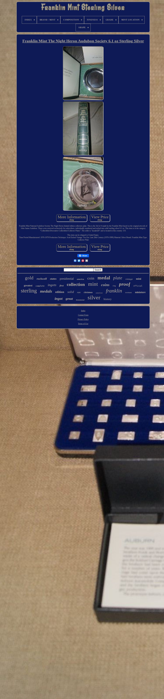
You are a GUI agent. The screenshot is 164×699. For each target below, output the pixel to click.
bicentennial (80, 300)
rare (79, 292)
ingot (58, 299)
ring (114, 286)
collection (76, 284)
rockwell (42, 278)
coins (105, 285)
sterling (29, 291)
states (53, 278)
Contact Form (83, 315)
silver (94, 297)
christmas (88, 292)
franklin (114, 291)
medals (46, 291)
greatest (28, 285)
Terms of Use (83, 324)
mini (138, 278)
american (99, 293)
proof (124, 284)
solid (70, 292)
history (108, 299)
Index (83, 311)
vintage (129, 279)
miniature (140, 292)
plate (117, 278)
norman (128, 292)
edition (59, 292)
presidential (67, 278)
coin (90, 278)
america (80, 279)
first (62, 285)
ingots (52, 285)
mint (93, 284)
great (69, 299)
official (137, 286)
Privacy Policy (83, 319)
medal (104, 277)
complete (40, 286)
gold (29, 277)
